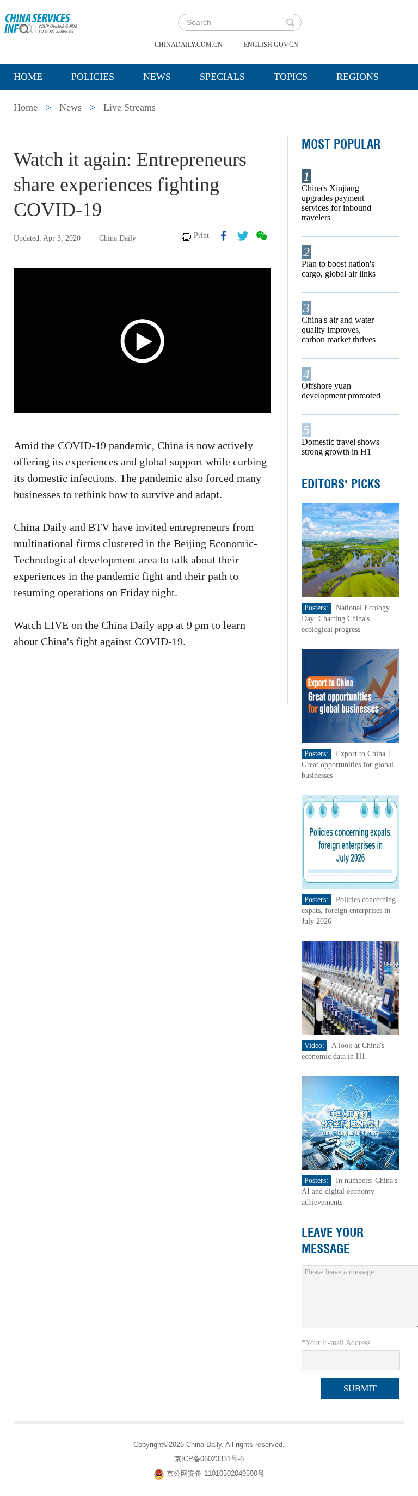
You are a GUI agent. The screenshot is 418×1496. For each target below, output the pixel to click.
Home (28, 76)
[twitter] (242, 235)
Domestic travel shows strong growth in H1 (340, 446)
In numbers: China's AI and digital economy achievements (349, 1191)
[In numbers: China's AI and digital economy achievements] (350, 1122)
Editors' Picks (341, 484)
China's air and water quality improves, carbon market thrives (339, 329)
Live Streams (129, 107)
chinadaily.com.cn (189, 44)
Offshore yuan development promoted (341, 390)
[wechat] (261, 235)
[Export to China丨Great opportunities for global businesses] (350, 695)
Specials (222, 76)
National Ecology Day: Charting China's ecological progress (346, 619)
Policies (92, 76)
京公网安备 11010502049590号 (216, 1473)
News (157, 76)
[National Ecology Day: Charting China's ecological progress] (350, 549)
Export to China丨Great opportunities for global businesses (348, 765)
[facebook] (223, 235)
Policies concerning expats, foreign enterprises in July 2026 (349, 910)
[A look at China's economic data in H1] (350, 987)
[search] (290, 22)
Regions (357, 76)
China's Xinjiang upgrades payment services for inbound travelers (336, 202)
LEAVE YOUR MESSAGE (333, 1240)
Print (201, 235)
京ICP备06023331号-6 (209, 1459)
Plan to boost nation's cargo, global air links (339, 268)
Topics (291, 76)
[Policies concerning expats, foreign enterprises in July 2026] (350, 841)
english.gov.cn (271, 44)
